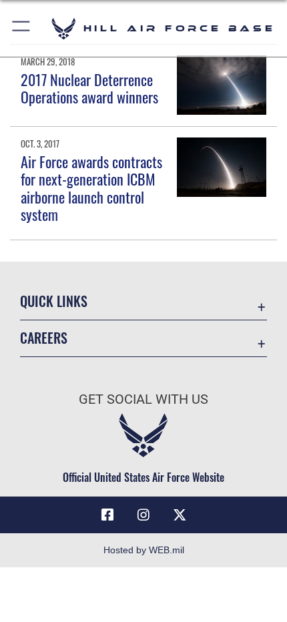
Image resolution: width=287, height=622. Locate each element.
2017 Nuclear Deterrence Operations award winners (89, 88)
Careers (43, 338)
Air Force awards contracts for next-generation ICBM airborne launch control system (91, 188)
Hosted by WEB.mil (143, 550)
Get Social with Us (143, 399)
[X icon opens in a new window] (180, 515)
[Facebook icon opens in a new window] (107, 515)
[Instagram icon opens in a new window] (143, 515)
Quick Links (53, 301)
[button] (21, 28)
